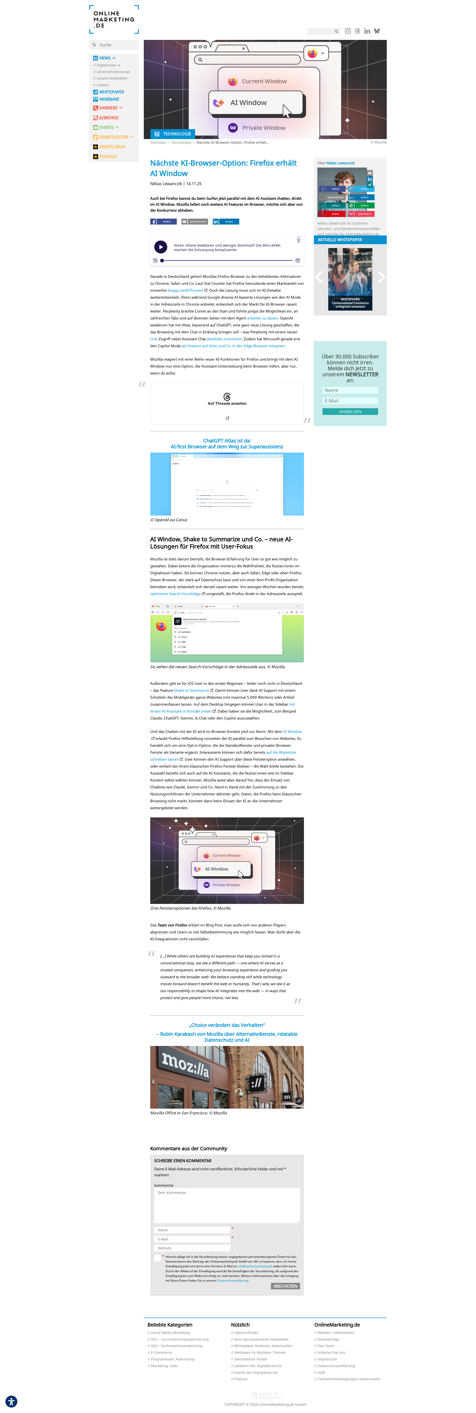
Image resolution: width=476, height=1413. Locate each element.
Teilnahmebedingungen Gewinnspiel (349, 1379)
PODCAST (108, 156)
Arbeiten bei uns (332, 1353)
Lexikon (103, 85)
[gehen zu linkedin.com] (367, 32)
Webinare (109, 99)
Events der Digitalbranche (256, 1373)
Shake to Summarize (191, 690)
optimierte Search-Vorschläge (175, 593)
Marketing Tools (164, 1366)
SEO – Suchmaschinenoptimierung (180, 1339)
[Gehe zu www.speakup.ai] (298, 239)
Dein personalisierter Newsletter (262, 1339)
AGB (321, 1373)
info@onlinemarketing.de (255, 1266)
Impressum (327, 1359)
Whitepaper (111, 92)
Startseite (158, 142)
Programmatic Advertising (173, 1359)
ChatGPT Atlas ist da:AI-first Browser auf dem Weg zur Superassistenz (227, 443)
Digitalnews (106, 65)
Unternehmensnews (113, 72)
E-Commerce (161, 1353)
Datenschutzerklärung (232, 1280)
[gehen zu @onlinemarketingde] (357, 32)
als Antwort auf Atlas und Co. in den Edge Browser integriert (233, 345)
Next (379, 277)
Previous (321, 277)
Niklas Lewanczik (341, 163)
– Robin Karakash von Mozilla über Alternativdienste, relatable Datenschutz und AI (227, 1037)
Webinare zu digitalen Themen (260, 1353)
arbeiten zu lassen (262, 318)
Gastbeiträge (328, 1339)
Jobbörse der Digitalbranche (258, 1366)
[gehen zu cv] (370, 185)
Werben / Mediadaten (336, 1333)
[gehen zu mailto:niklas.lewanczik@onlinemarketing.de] (370, 173)
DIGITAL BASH (112, 146)
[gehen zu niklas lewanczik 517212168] (370, 179)
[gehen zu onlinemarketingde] (348, 32)
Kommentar (164, 1185)
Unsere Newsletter (112, 78)
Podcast (241, 1379)
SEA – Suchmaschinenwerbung (177, 1346)
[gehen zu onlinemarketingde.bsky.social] (377, 32)
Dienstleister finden (251, 1359)
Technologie (181, 142)
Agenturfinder (246, 1333)
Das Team (326, 1346)
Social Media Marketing (170, 1333)
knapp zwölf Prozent (185, 290)
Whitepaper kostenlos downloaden (263, 1346)
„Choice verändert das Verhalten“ (227, 1025)
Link (153, 338)
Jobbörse (109, 117)
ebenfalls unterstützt (224, 338)
